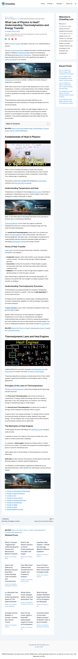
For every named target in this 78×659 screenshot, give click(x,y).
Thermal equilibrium (11, 223)
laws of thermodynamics (16, 50)
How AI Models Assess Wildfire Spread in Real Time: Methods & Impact (66, 101)
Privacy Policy (39, 647)
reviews (68, 33)
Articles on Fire (11, 496)
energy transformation (36, 371)
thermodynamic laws (38, 369)
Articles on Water (12, 505)
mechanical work (36, 429)
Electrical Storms (25, 581)
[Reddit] (16, 39)
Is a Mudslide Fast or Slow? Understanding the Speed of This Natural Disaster (12, 597)
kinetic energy (36, 192)
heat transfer (42, 181)
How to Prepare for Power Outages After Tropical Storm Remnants (66, 72)
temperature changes (19, 241)
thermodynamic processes (22, 183)
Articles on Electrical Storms (15, 493)
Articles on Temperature (14, 502)
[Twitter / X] (9, 39)
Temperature (9, 80)
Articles (7, 556)
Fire (22, 558)
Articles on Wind (11, 507)
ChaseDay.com (63, 26)
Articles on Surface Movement (16, 500)
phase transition (11, 308)
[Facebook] (5, 39)
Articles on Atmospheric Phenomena (18, 491)
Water (6, 558)
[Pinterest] (12, 39)
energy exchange (10, 59)
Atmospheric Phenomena (11, 585)
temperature (22, 53)
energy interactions (24, 55)
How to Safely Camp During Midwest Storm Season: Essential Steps (66, 78)
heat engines (9, 371)
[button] (53, 4)
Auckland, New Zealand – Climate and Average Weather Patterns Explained (43, 546)
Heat (17, 18)
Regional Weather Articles (14, 509)
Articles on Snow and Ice (14, 498)
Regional (39, 556)
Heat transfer (9, 250)
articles (61, 33)
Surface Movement (9, 606)
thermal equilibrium (16, 234)
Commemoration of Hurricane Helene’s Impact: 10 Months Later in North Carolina (43, 617)
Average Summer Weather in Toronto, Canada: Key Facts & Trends (11, 617)
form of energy (16, 44)
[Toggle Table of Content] (47, 124)
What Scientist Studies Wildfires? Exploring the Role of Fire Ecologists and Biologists (43, 597)
